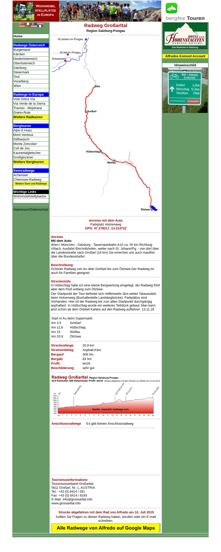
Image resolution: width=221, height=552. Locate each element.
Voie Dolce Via (24, 99)
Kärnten (19, 54)
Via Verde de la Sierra (29, 103)
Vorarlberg (20, 81)
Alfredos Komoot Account (185, 56)
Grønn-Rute (22, 112)
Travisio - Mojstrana (27, 108)
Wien (17, 86)
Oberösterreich (24, 63)
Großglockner (23, 157)
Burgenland (21, 50)
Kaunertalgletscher (27, 153)
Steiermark (21, 72)
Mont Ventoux (23, 135)
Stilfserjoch (21, 139)
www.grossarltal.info (66, 503)
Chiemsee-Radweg (27, 179)
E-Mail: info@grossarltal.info (71, 499)
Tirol (16, 77)
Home (18, 36)
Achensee (20, 175)
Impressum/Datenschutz (31, 209)
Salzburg (19, 68)
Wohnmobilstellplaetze (29, 196)
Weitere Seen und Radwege (31, 183)
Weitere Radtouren (27, 117)
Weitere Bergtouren (28, 162)
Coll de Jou (21, 148)
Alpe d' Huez (22, 130)
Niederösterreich (25, 59)
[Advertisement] (105, 452)
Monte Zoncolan (25, 144)
